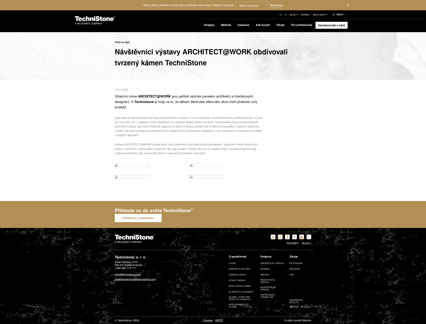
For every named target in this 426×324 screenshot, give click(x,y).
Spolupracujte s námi (239, 305)
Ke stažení (296, 263)
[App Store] (294, 306)
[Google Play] (305, 306)
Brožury (295, 269)
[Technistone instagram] (280, 237)
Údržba (265, 269)
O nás (232, 263)
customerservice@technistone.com (135, 279)
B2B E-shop (319, 14)
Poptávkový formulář (267, 296)
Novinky (305, 14)
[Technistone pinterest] (294, 237)
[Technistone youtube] (301, 237)
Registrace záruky (267, 281)
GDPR (219, 320)
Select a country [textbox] (248, 5)
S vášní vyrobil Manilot (298, 320)
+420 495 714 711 (125, 268)
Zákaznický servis (272, 263)
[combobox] (251, 5)
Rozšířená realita (296, 301)
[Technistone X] (309, 237)
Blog (293, 14)
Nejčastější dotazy (268, 288)
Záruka (265, 274)
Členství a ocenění (241, 292)
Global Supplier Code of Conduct (240, 298)
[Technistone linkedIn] (273, 237)
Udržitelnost (237, 274)
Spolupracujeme (240, 286)
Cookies (208, 320)
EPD (292, 274)
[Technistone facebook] (287, 237)
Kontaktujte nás (239, 269)
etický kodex (237, 280)
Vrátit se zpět (122, 42)
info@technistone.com (128, 274)
